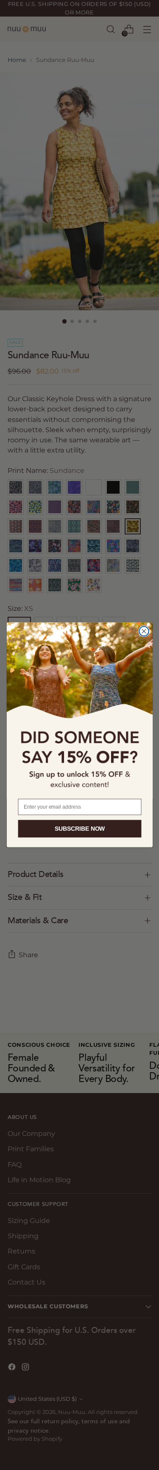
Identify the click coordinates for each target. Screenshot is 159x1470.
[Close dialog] (144, 631)
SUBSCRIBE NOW (79, 829)
